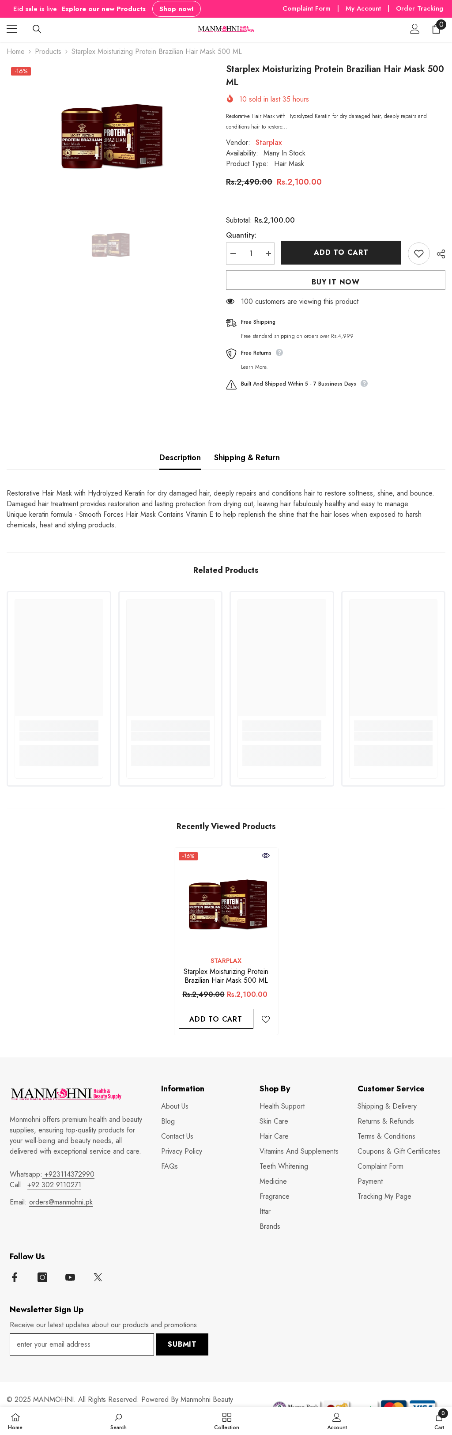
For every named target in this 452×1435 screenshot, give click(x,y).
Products (48, 51)
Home (16, 51)
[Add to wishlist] (419, 253)
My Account (364, 8)
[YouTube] (70, 1277)
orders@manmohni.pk (61, 1202)
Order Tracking (419, 8)
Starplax (269, 142)
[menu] (12, 28)
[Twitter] (98, 1277)
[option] (110, 130)
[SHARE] (437, 254)
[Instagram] (42, 1277)
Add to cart (341, 252)
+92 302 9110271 (54, 1185)
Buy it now (336, 282)
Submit (182, 1344)
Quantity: (241, 235)
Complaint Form (306, 8)
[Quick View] (266, 855)
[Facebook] (14, 1277)
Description (180, 457)
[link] (58, 736)
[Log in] (415, 29)
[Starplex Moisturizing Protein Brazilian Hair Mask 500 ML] (226, 899)
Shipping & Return (247, 457)
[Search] (37, 29)
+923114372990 (68, 1174)
